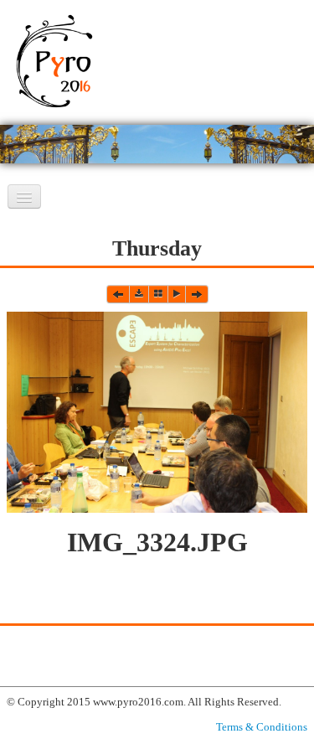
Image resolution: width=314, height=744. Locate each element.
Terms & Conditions (261, 727)
